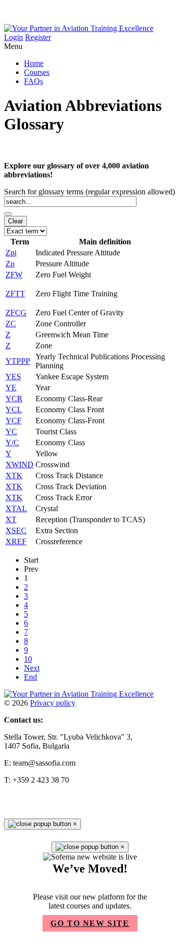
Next (32, 668)
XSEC (16, 530)
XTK (14, 475)
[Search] (8, 213)
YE (11, 387)
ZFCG (16, 312)
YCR (14, 398)
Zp (10, 263)
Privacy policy (53, 703)
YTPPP (18, 361)
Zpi (11, 252)
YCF (14, 420)
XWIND (20, 464)
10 (28, 659)
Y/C (12, 442)
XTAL (16, 508)
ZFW (14, 274)
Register (38, 37)
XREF (16, 541)
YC (11, 431)
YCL (14, 409)
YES (13, 376)
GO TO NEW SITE (89, 923)
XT (11, 519)
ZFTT (15, 293)
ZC (11, 323)
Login (13, 37)
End (30, 677)
